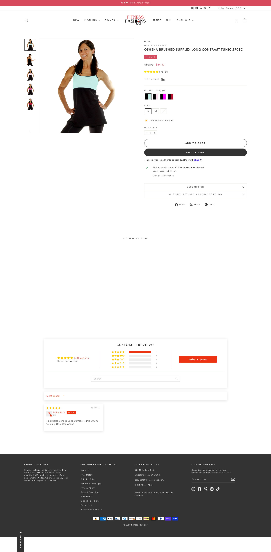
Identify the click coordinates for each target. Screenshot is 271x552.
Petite (157, 20)
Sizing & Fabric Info (90, 501)
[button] (151, 71)
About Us (85, 470)
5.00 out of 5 (81, 358)
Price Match (87, 475)
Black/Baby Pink (155, 97)
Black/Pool (148, 97)
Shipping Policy (88, 479)
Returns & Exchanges (91, 483)
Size (147, 106)
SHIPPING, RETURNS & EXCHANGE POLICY (196, 194)
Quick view (50, 297)
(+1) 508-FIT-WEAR (144, 485)
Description (195, 187)
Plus (169, 20)
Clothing (91, 20)
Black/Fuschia (163, 97)
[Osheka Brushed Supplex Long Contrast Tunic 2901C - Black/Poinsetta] (57, 316)
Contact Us (86, 505)
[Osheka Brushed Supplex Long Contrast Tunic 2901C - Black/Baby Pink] (48, 316)
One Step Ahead (155, 45)
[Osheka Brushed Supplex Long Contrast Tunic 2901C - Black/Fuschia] (52, 316)
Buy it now (195, 152)
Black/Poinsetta (170, 97)
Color (154, 91)
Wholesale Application (92, 509)
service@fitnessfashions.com (149, 480)
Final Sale (183, 20)
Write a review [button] (198, 359)
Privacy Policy (88, 488)
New (76, 20)
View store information (163, 176)
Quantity (150, 127)
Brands (110, 20)
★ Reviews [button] (20, 540)
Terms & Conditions (90, 492)
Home (147, 41)
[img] (53, 408)
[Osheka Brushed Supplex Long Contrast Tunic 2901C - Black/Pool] (44, 316)
